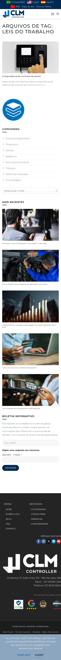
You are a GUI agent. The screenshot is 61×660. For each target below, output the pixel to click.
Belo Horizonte (50, 632)
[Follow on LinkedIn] (53, 541)
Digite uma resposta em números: (21, 450)
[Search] (58, 14)
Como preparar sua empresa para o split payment (21, 408)
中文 (18, 7)
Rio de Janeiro (23, 632)
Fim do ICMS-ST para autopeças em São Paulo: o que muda (24, 284)
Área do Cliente (43, 7)
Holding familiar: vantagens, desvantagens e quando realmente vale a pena (29, 326)
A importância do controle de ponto (21, 76)
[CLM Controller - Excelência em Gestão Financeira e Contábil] (17, 14)
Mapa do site (28, 7)
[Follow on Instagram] (43, 541)
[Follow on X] (48, 541)
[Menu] (52, 14)
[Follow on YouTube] (58, 541)
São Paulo (8, 632)
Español (50, 2)
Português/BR (18, 2)
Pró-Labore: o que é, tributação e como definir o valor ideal (24, 243)
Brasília (36, 632)
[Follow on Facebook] (38, 541)
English (35, 2)
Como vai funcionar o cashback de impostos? (19, 368)
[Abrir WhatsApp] (53, 652)
